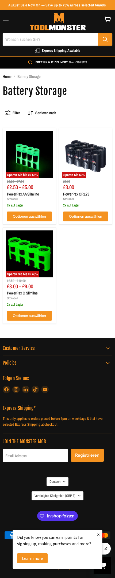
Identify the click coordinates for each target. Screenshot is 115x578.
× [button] (98, 534)
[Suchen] (105, 39)
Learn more (32, 558)
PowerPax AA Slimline (23, 194)
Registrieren (87, 455)
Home (7, 76)
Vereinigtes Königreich (54, 495)
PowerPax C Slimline (22, 293)
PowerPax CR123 (76, 194)
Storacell (12, 199)
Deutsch (54, 481)
